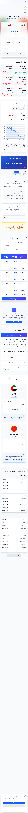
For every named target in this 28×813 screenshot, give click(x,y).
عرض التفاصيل (15, 249)
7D (23, 108)
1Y (13, 108)
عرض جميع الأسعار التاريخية (14, 299)
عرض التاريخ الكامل (8, 149)
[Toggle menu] (2, 2)
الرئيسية (25, 12)
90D (17, 108)
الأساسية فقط (14, 806)
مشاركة (16, 171)
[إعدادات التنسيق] (25, 6)
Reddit (24, 174)
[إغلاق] (26, 795)
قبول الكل (14, 802)
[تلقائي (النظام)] (25, 9)
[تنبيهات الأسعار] (5, 2)
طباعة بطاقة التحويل (13, 555)
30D (20, 108)
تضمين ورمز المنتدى (17, 174)
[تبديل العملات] (14, 25)
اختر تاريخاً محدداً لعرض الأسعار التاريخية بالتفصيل (15, 242)
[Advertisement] (14, 7)
